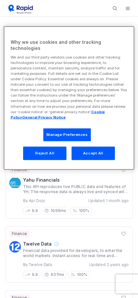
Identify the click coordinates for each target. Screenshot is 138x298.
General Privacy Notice (44, 117)
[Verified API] (56, 244)
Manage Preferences (67, 134)
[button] (127, 8)
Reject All (44, 153)
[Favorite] (123, 234)
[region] (69, 98)
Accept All (93, 153)
